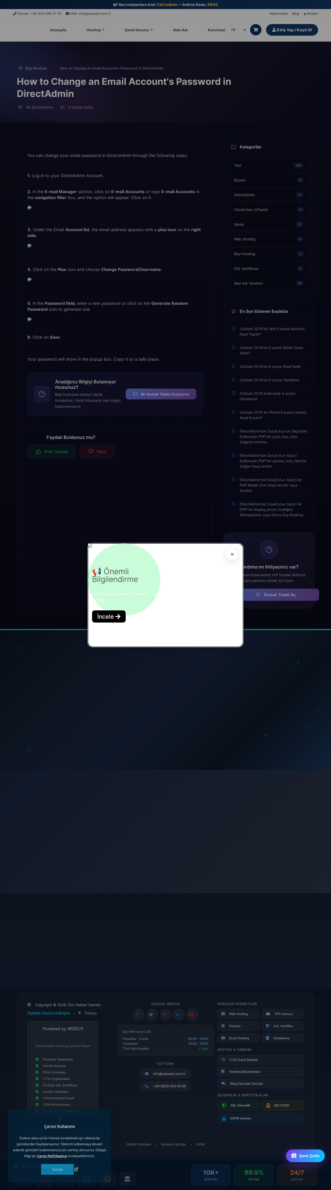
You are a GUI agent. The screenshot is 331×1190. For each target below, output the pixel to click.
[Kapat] (232, 554)
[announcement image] (90, 546)
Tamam (57, 1169)
